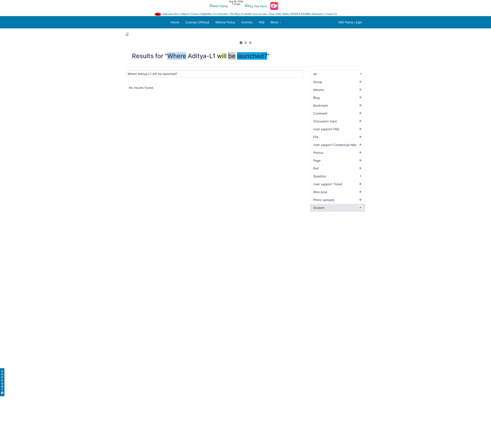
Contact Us (331, 13)
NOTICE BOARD (300, 13)
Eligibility (206, 13)
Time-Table (275, 13)
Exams (263, 13)
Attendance (317, 13)
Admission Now (170, 13)
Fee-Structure (220, 13)
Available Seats (249, 13)
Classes (195, 13)
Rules (286, 13)
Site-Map (235, 13)
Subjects (184, 13)
